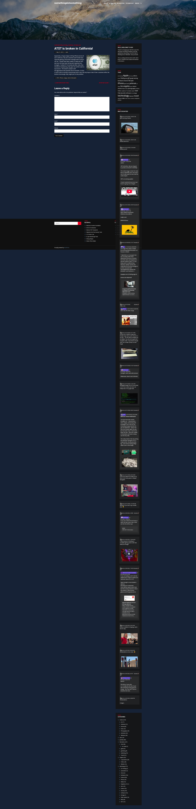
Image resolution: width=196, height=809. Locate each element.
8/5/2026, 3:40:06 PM (130, 698)
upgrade (120, 98)
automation (123, 770)
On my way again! (103, 83)
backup (131, 75)
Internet (123, 777)
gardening (123, 750)
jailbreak (133, 83)
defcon (135, 76)
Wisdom (122, 764)
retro (122, 786)
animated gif (120, 75)
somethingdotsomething (68, 3)
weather (132, 98)
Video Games (128, 98)
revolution (123, 733)
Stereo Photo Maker (91, 241)
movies (120, 88)
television (131, 96)
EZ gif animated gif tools (92, 236)
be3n (67, 52)
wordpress (137, 98)
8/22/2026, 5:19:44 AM (130, 147)
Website (56, 128)
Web (122, 799)
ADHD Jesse (125, 370)
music (123, 88)
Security (123, 790)
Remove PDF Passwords (92, 230)
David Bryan (125, 517)
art (129, 75)
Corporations (58, 45)
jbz (123, 247)
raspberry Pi (124, 90)
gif (128, 78)
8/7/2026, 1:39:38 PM (125, 519)
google (131, 78)
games (125, 78)
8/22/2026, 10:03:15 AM (131, 139)
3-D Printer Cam (90, 234)
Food (122, 78)
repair (133, 90)
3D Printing (123, 768)
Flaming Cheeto (126, 678)
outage (65, 78)
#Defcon (123, 416)
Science (122, 788)
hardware (120, 80)
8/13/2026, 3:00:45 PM (125, 371)
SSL (132, 93)
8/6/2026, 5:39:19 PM (130, 625)
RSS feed (134, 53)
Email (56, 121)
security (123, 93)
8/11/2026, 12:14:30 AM (131, 503)
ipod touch (126, 83)
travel (136, 96)
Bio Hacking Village (131, 443)
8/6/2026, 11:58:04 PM (130, 539)
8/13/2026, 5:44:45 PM (133, 308)
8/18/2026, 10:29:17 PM (126, 211)
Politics (119, 90)
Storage (122, 795)
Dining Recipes (89, 238)
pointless (137, 88)
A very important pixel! (62, 83)
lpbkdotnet (125, 159)
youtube (119, 100)
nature (126, 88)
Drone (122, 773)
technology (77, 45)
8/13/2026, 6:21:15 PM (130, 332)
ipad (132, 80)
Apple (125, 75)
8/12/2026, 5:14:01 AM (130, 383)
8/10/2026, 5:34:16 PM (132, 414)
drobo (119, 78)
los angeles (125, 86)
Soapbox (70, 45)
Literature (123, 724)
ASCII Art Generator (91, 227)
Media (131, 86)
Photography (124, 731)
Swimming (123, 753)
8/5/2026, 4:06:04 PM (125, 679)
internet (125, 80)
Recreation (122, 742)
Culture (121, 719)
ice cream (124, 746)
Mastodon (128, 54)
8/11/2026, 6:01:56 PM (130, 475)
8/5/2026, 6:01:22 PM (125, 574)
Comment (57, 95)
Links (121, 737)
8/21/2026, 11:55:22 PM (126, 161)
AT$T (58, 78)
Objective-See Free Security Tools (94, 232)
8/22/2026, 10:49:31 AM (131, 116)
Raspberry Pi (124, 784)
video (123, 98)
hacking (136, 78)
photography (131, 88)
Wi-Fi (122, 801)
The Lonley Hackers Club (126, 438)
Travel (122, 755)
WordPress (66, 247)
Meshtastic (127, 427)
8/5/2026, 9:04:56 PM (130, 650)
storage (135, 93)
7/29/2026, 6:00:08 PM (131, 247)
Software (128, 93)
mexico (134, 86)
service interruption (71, 78)
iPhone (65, 45)
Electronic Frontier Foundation (129, 572)
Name (56, 114)
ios (129, 81)
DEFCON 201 (125, 209)
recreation (129, 90)
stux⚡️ (124, 308)
